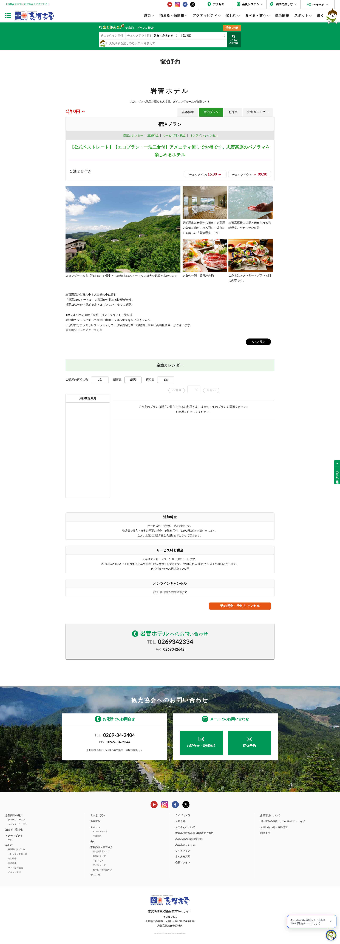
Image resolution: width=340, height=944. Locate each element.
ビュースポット (100, 831)
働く (320, 15)
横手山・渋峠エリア (102, 870)
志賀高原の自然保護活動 (189, 839)
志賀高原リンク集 (185, 845)
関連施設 (97, 836)
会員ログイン (182, 862)
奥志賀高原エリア (101, 851)
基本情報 (188, 112)
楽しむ (231, 15)
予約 (10, 840)
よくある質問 (182, 856)
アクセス (218, 4)
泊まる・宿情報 (171, 15)
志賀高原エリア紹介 (101, 847)
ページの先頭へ (337, 475)
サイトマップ (182, 851)
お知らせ (180, 821)
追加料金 (153, 135)
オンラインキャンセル (203, 135)
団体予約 (249, 746)
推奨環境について (270, 815)
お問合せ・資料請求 (201, 746)
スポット (301, 15)
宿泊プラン (211, 112)
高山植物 (12, 858)
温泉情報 (282, 15)
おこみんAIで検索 (234, 41)
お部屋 (232, 112)
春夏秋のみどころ (16, 849)
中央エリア (98, 861)
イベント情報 (14, 872)
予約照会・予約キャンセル (240, 606)
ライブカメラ (182, 815)
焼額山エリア (99, 856)
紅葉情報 (12, 863)
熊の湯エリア (99, 865)
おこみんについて (185, 827)
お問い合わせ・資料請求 (274, 827)
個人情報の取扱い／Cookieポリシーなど (282, 821)
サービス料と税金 (174, 135)
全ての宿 (233, 28)
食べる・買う (255, 15)
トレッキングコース (17, 854)
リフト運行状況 (15, 868)
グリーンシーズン (16, 820)
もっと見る (258, 341)
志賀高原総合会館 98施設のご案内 (194, 833)
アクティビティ (205, 15)
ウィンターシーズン (17, 824)
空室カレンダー (257, 112)
